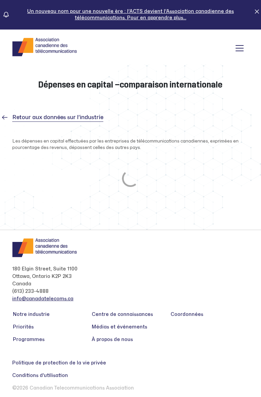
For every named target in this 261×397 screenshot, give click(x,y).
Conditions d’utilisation (40, 375)
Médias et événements (119, 327)
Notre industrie (31, 314)
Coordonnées (187, 314)
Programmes (29, 339)
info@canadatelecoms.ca (42, 299)
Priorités (23, 327)
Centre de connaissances (122, 314)
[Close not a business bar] (257, 11)
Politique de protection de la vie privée (59, 363)
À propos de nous (112, 339)
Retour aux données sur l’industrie (57, 117)
